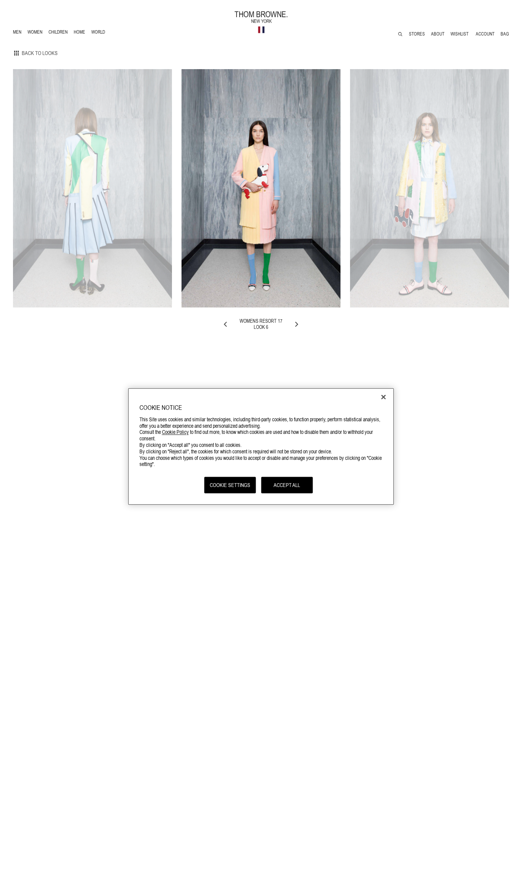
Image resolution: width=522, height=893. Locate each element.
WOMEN (35, 33)
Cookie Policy (175, 432)
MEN (18, 33)
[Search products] (400, 34)
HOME (80, 33)
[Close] (383, 397)
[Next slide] (296, 324)
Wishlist (460, 34)
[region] (261, 446)
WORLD (99, 33)
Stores (417, 34)
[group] (92, 188)
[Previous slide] (225, 324)
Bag (505, 34)
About (437, 34)
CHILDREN (58, 33)
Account (485, 34)
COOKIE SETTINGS (230, 485)
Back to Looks (40, 53)
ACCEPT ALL (287, 485)
